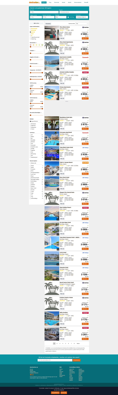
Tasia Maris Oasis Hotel (66, 147)
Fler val (62, 38)
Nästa (78, 343)
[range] (30, 46)
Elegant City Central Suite (67, 192)
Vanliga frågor (33, 371)
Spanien (80, 369)
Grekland (80, 372)
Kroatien (80, 376)
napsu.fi (64, 385)
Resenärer (78, 15)
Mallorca (71, 370)
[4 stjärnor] (36, 30)
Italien (80, 375)
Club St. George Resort (66, 162)
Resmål (86, 2)
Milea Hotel (63, 327)
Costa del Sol (72, 372)
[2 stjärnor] (36, 33)
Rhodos (80, 374)
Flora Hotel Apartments (66, 42)
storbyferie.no (80, 385)
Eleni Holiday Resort (65, 207)
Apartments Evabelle (65, 57)
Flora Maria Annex (65, 27)
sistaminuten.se (43, 385)
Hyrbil (69, 2)
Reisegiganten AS (60, 384)
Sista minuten (77, 2)
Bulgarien (80, 377)
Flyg (50, 2)
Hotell (63, 2)
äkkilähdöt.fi (55, 385)
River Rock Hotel (64, 177)
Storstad (56, 2)
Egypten (71, 380)
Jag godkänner (55, 392)
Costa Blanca (81, 371)
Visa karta (48, 23)
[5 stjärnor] (36, 28)
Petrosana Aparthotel (66, 132)
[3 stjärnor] (36, 32)
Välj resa (85, 38)
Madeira (80, 380)
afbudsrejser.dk (50, 385)
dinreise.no (75, 385)
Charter (44, 2)
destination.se (69, 385)
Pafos (61, 73)
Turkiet (70, 375)
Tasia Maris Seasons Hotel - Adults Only (71, 237)
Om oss (31, 369)
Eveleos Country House (66, 297)
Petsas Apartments (65, 87)
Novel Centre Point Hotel (67, 282)
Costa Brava (71, 371)
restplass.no (37, 385)
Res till (60, 10)
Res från (32, 10)
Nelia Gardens (64, 312)
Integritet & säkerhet (34, 372)
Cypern (66, 28)
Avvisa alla (63, 392)
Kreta (70, 374)
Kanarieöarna (81, 370)
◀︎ (45, 33)
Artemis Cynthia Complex (67, 72)
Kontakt (31, 370)
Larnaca (61, 299)
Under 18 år (71, 369)
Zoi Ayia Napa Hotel (65, 222)
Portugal (71, 377)
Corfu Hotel (63, 252)
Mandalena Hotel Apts (66, 117)
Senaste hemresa (47, 15)
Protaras (62, 43)
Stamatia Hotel (64, 267)
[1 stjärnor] (36, 35)
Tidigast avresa (33, 15)
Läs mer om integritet (59, 390)
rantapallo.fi (60, 385)
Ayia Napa (62, 28)
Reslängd (57, 15)
